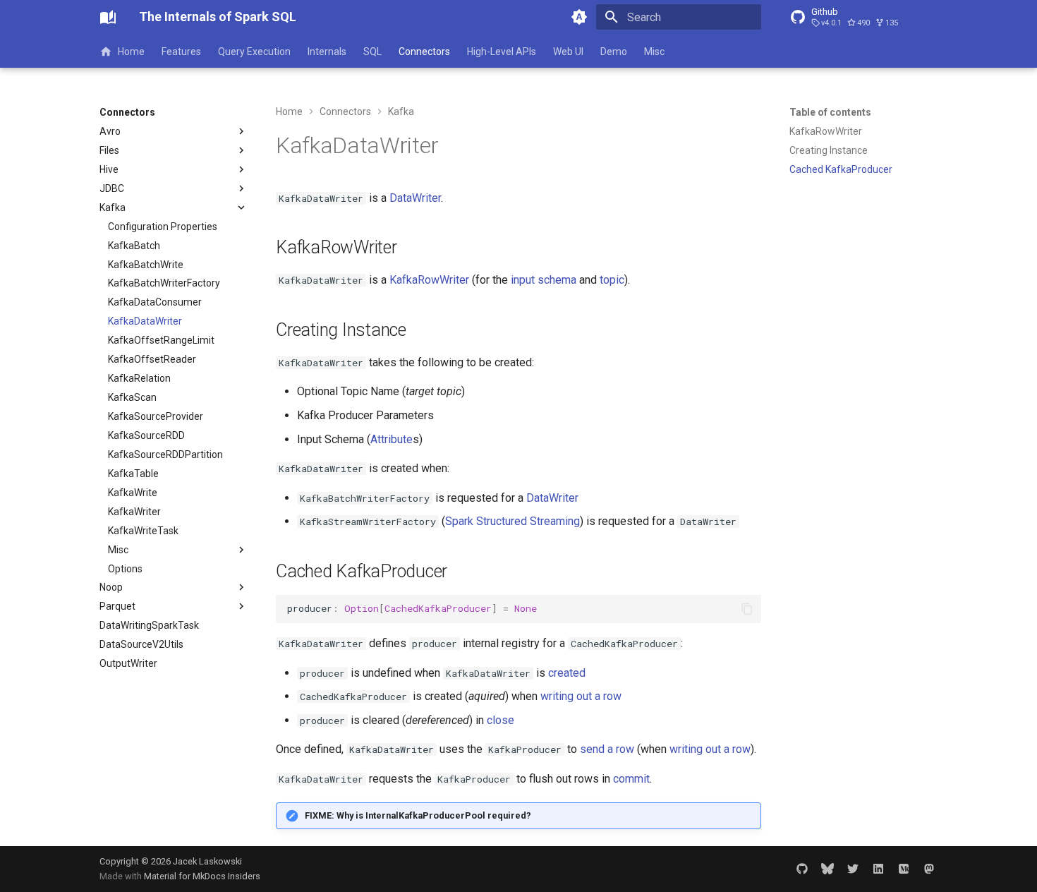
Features (181, 51)
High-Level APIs (501, 51)
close (500, 720)
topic (612, 280)
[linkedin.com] (878, 868)
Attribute (391, 439)
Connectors (424, 51)
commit (631, 778)
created (567, 673)
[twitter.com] (853, 868)
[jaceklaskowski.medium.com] (903, 868)
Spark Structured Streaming (512, 521)
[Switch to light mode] (579, 17)
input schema (543, 280)
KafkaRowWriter (429, 280)
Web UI (568, 51)
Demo (613, 51)
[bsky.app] (827, 868)
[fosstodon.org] (929, 868)
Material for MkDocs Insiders (202, 876)
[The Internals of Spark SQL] (108, 17)
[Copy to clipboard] (747, 609)
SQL (372, 51)
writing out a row (580, 696)
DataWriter (415, 198)
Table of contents (830, 112)
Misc (654, 51)
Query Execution (254, 51)
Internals (327, 51)
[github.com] (802, 868)
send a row (607, 749)
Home (131, 51)
